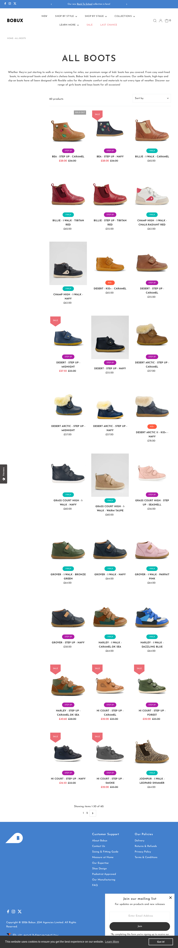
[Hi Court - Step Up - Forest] (152, 682)
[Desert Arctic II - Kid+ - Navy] (152, 404)
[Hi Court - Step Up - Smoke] (110, 750)
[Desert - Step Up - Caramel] (152, 260)
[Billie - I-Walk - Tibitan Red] (68, 192)
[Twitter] (15, 4)
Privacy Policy (143, 852)
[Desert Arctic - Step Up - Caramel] (152, 334)
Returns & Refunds (146, 846)
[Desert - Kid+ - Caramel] (110, 260)
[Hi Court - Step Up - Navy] (68, 750)
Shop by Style (65, 16)
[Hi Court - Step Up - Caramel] (110, 682)
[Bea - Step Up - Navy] (110, 128)
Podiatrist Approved (104, 874)
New (44, 16)
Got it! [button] (161, 941)
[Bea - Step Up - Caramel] (68, 128)
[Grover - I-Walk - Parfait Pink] (152, 546)
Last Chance (108, 25)
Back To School (84, 4)
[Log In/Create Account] (160, 20)
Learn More (67, 25)
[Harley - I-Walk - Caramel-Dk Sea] (110, 614)
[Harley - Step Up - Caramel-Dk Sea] (68, 682)
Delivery (139, 840)
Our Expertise (100, 863)
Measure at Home (103, 857)
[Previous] (51, 4)
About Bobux (99, 840)
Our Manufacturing (103, 880)
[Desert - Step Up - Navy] (110, 337)
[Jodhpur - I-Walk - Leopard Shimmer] (152, 750)
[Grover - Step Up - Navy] (68, 614)
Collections (123, 16)
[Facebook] (5, 4)
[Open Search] (154, 20)
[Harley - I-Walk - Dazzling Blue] (152, 614)
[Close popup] (170, 898)
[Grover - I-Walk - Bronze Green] (68, 546)
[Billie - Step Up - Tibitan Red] (110, 192)
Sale (89, 25)
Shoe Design (99, 868)
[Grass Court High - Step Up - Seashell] (152, 472)
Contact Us (98, 846)
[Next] (126, 4)
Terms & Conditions (146, 857)
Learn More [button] (112, 941)
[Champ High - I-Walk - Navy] (68, 263)
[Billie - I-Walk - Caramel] (152, 128)
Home (10, 38)
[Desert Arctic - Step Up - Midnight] (68, 404)
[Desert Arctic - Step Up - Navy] (110, 404)
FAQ (95, 885)
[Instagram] (10, 4)
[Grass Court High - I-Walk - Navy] (68, 472)
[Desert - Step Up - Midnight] (68, 334)
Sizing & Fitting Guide (105, 852)
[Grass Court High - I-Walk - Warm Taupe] (110, 475)
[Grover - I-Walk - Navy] (110, 546)
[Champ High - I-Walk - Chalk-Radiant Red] (152, 192)
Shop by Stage (94, 16)
